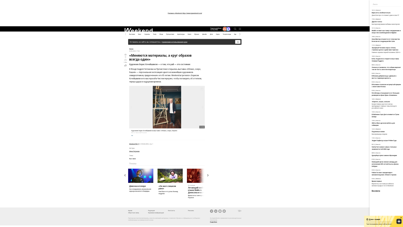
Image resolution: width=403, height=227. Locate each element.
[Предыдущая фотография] (131, 107)
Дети (211, 34)
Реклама (191, 210)
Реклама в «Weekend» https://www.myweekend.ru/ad (185, 13)
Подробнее (213, 222)
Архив (130, 210)
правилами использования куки (174, 42)
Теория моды (227, 34)
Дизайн (204, 34)
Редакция (151, 210)
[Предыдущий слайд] (125, 175)
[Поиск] (235, 28)
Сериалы (147, 34)
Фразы (131, 49)
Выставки (132, 34)
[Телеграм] (211, 211)
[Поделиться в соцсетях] (125, 65)
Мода (161, 34)
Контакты (171, 210)
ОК (238, 42)
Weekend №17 (134, 144)
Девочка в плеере (137, 186)
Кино (139, 34)
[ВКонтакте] (215, 211)
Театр (154, 34)
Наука (218, 34)
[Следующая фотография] (203, 107)
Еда (235, 34)
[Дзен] (220, 211)
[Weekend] (138, 30)
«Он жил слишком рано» (167, 187)
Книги (189, 34)
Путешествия (170, 34)
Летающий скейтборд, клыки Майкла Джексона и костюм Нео (199, 190)
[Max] (224, 211)
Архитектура (181, 34)
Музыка (196, 34)
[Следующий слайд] (208, 175)
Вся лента (376, 191)
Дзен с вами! (374, 219)
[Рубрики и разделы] (239, 29)
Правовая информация (156, 213)
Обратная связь (133, 213)
